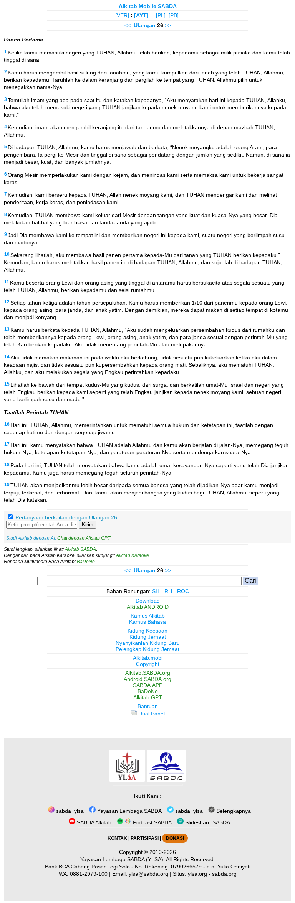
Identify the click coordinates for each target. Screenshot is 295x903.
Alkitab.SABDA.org (147, 673)
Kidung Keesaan (147, 631)
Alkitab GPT (147, 697)
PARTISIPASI (145, 838)
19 (7, 484)
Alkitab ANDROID (148, 607)
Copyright (147, 664)
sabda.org (224, 874)
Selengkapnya (233, 811)
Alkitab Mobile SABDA (148, 6)
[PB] (174, 15)
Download (148, 601)
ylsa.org (197, 874)
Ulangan (145, 25)
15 (7, 384)
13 (7, 329)
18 (7, 464)
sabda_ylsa (69, 811)
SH (155, 591)
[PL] (161, 15)
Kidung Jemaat (147, 637)
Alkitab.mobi (147, 658)
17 (7, 444)
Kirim (87, 524)
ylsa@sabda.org (148, 874)
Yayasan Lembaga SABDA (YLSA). (122, 859)
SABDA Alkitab (93, 822)
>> (168, 25)
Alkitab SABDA (80, 549)
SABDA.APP (147, 685)
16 (7, 424)
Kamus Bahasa (147, 622)
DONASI (175, 838)
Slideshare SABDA (207, 822)
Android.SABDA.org (147, 679)
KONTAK (117, 838)
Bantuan (148, 706)
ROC (183, 591)
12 (7, 302)
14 (7, 356)
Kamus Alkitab (148, 616)
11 (6, 282)
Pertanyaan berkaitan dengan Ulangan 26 (66, 517)
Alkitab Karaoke (132, 555)
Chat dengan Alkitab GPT (83, 538)
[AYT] (141, 15)
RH (168, 591)
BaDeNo (86, 561)
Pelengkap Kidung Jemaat (147, 649)
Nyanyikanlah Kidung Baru (148, 643)
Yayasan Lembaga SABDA (129, 811)
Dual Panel (151, 713)
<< (127, 25)
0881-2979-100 (89, 874)
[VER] (122, 15)
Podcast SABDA (151, 822)
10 (7, 254)
